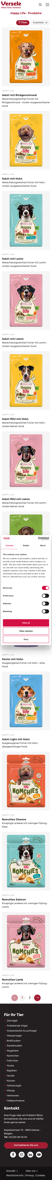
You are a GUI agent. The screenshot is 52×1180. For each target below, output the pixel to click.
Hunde (10, 1076)
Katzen (11, 1081)
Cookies (40, 1175)
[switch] (45, 596)
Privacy (30, 1175)
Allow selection (26, 631)
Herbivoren (13, 1096)
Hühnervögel (14, 1086)
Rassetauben (14, 1046)
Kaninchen (13, 1056)
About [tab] (42, 545)
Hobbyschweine (15, 1101)
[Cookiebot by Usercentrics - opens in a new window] (38, 538)
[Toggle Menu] (47, 4)
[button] (22, 22)
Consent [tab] (9, 545)
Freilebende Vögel (17, 1026)
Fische (10, 1066)
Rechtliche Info (14, 1175)
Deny (26, 639)
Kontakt (11, 1171)
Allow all (26, 623)
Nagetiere (13, 1051)
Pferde (11, 1091)
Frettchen (12, 1061)
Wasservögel (14, 1036)
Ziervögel (12, 1021)
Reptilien (12, 1071)
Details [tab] (26, 545)
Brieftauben (14, 1041)
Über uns (30, 1171)
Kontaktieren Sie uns (26, 1145)
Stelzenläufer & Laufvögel (22, 1031)
